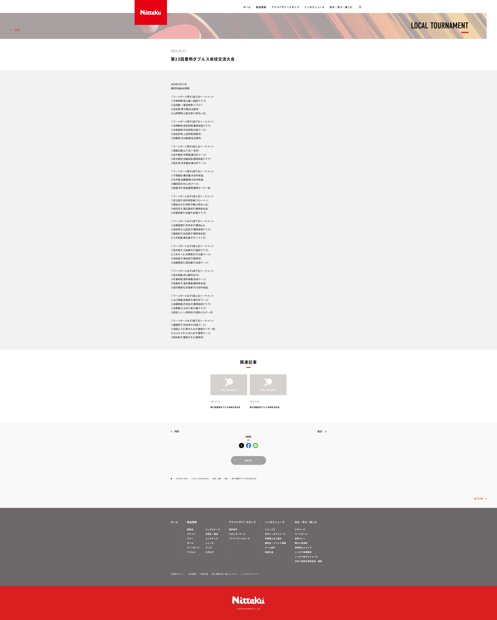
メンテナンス (212, 538)
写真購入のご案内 (273, 538)
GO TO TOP (478, 498)
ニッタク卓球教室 (303, 552)
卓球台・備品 (212, 534)
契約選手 (233, 529)
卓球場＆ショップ (303, 547)
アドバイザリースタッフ (285, 7)
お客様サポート (178, 574)
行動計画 (204, 574)
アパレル (191, 552)
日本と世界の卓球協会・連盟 (308, 561)
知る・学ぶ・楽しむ (341, 7)
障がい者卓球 (301, 543)
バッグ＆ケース (213, 529)
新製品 (190, 529)
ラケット (191, 534)
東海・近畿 (217, 478)
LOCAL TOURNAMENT (200, 478)
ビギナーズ (300, 529)
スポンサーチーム (237, 534)
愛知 (226, 478)
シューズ (210, 543)
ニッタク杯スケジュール (306, 557)
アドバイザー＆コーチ (239, 538)
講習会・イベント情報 (275, 543)
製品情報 (261, 7)
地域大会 (269, 552)
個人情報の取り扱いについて (224, 574)
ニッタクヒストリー (250, 574)
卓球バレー (300, 538)
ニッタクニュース (314, 7)
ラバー (190, 538)
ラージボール (193, 547)
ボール (190, 543)
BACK (17, 30)
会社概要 (192, 574)
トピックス (270, 529)
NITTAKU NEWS (182, 478)
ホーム (247, 7)
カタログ (210, 552)
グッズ (209, 547)
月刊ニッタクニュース (275, 534)
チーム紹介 (270, 547)
